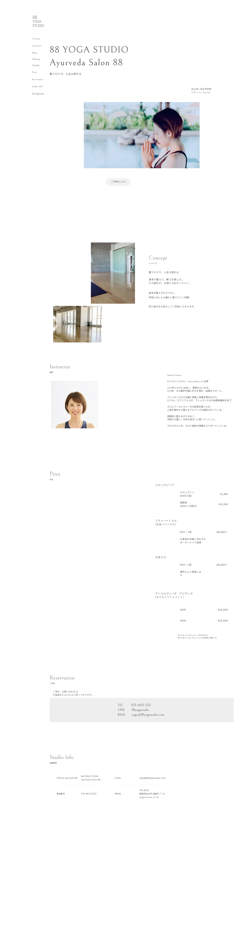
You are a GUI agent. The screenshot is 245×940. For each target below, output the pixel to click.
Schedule (36, 65)
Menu (34, 53)
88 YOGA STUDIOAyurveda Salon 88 (90, 778)
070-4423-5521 (89, 793)
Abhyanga (36, 59)
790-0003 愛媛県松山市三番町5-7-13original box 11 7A (152, 794)
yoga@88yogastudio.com (152, 777)
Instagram (38, 93)
